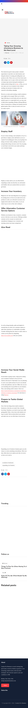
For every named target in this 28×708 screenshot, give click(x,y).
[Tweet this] (8, 62)
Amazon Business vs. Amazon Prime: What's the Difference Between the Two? (21, 299)
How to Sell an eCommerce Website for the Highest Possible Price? (21, 274)
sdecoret (22, 126)
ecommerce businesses (7, 462)
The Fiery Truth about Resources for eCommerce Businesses (11, 646)
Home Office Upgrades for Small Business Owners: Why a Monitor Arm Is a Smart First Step (7, 529)
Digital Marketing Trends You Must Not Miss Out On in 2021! (21, 318)
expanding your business (8, 465)
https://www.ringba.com (7, 335)
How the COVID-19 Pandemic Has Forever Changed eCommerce (13, 625)
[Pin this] (11, 62)
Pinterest (6, 394)
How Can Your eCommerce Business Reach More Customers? (11, 603)
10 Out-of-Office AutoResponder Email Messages (21, 252)
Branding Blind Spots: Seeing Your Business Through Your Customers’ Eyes (20, 529)
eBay (17, 84)
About (5, 685)
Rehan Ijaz (7, 52)
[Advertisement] (14, 165)
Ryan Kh (4, 608)
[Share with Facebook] (5, 62)
